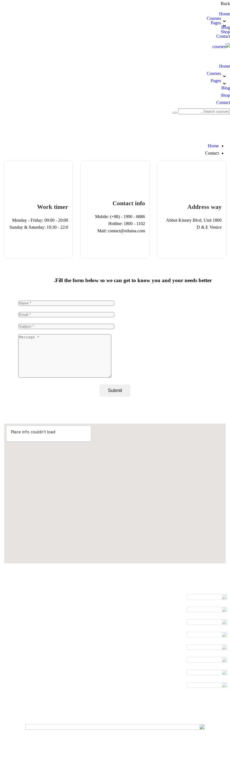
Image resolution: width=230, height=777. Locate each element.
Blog (225, 27)
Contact (223, 36)
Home (224, 14)
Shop (225, 32)
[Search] (175, 113)
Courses (214, 18)
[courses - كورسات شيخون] (221, 46)
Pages (216, 23)
